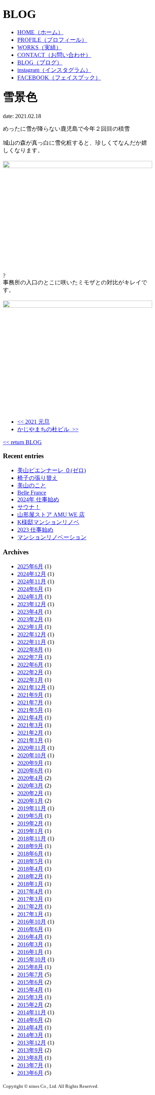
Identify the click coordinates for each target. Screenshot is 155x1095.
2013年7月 (30, 1065)
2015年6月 (30, 982)
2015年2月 (30, 1005)
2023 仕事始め (35, 530)
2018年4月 (30, 869)
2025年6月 (30, 566)
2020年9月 (30, 763)
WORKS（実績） (39, 47)
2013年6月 (30, 1073)
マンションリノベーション (52, 537)
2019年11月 (31, 808)
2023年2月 (30, 619)
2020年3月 (30, 786)
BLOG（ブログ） (39, 62)
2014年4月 (30, 1027)
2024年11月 (31, 581)
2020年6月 (30, 770)
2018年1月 (30, 884)
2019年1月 (30, 831)
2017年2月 (30, 907)
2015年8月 (30, 967)
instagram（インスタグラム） (54, 70)
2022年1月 (30, 680)
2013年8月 (30, 1058)
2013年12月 (31, 1043)
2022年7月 (30, 657)
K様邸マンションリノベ (48, 522)
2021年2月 (30, 733)
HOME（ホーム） (40, 32)
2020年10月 (31, 755)
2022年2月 (30, 672)
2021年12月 (31, 687)
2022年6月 (30, 665)
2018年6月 (30, 854)
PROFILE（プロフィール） (52, 40)
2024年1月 (30, 597)
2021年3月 (30, 725)
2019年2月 (30, 823)
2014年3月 (30, 1035)
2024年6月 (30, 589)
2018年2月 (30, 876)
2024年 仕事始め (38, 499)
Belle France (31, 493)
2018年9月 (30, 846)
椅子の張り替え (37, 478)
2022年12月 (31, 634)
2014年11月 (31, 1012)
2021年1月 (30, 740)
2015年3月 (30, 997)
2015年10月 (31, 959)
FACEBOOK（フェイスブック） (59, 78)
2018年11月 (31, 838)
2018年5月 (30, 861)
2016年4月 (30, 937)
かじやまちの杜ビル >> (48, 429)
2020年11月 (31, 748)
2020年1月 (30, 801)
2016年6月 (30, 929)
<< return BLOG (22, 442)
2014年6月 (30, 1020)
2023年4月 (30, 612)
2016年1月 (30, 952)
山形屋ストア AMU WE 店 (51, 515)
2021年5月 (30, 710)
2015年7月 (30, 975)
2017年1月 (30, 914)
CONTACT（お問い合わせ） (54, 55)
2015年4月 (30, 990)
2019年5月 (30, 816)
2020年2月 (30, 793)
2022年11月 (31, 642)
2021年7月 (30, 702)
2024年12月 (31, 574)
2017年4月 (30, 891)
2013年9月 (30, 1050)
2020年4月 (30, 778)
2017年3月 (30, 899)
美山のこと (31, 485)
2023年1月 (30, 627)
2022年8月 (30, 649)
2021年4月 (30, 718)
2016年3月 (30, 944)
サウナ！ (28, 507)
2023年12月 (31, 604)
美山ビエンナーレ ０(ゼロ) (51, 470)
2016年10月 (31, 922)
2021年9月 (30, 695)
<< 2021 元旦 (33, 422)
